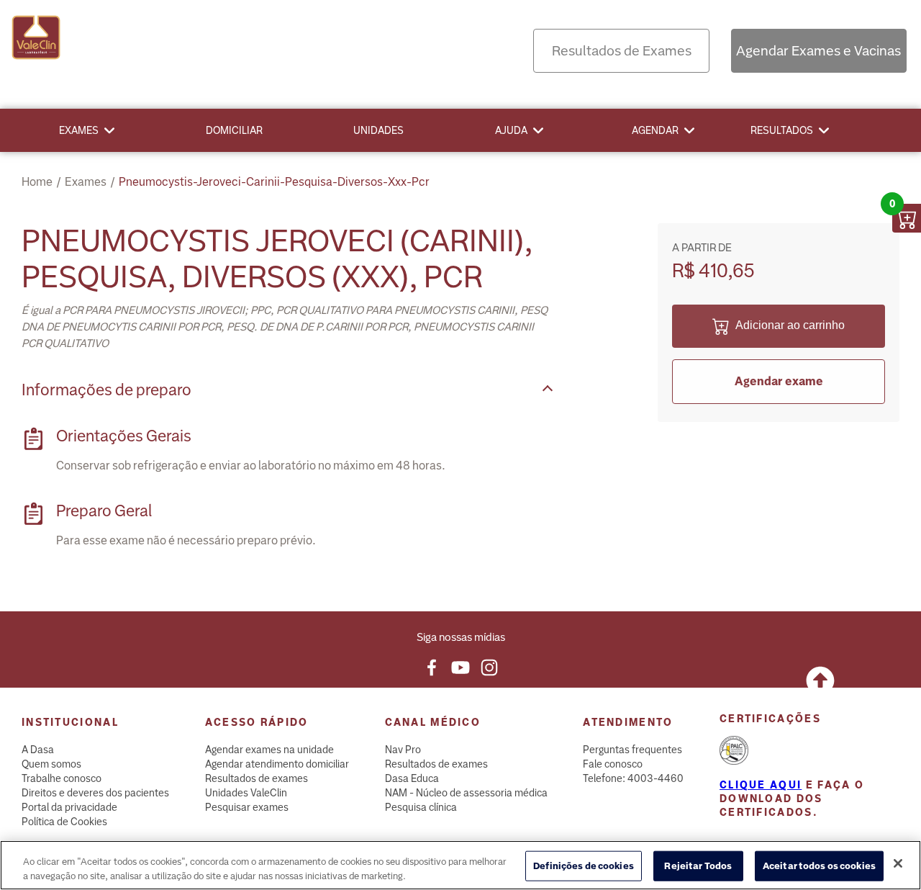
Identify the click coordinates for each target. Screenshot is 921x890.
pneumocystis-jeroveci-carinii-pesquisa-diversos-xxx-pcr (274, 182)
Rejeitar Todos (698, 865)
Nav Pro (403, 749)
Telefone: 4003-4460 (633, 778)
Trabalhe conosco (61, 778)
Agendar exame (779, 381)
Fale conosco (613, 764)
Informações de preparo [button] (106, 390)
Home (37, 182)
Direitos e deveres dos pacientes (95, 793)
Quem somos (51, 764)
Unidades (378, 130)
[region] (460, 865)
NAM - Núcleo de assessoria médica (466, 793)
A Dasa (38, 749)
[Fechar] (898, 863)
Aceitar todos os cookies (819, 865)
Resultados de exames (256, 778)
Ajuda (511, 130)
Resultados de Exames (621, 50)
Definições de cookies (583, 865)
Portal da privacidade (69, 807)
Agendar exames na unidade (269, 749)
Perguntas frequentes (632, 749)
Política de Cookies (64, 821)
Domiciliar (234, 130)
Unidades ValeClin (246, 793)
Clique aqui (761, 785)
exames (85, 182)
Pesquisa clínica (421, 807)
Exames (79, 130)
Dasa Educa (412, 778)
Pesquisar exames (247, 807)
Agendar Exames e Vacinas (818, 50)
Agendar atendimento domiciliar (277, 764)
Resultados (781, 130)
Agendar (655, 130)
